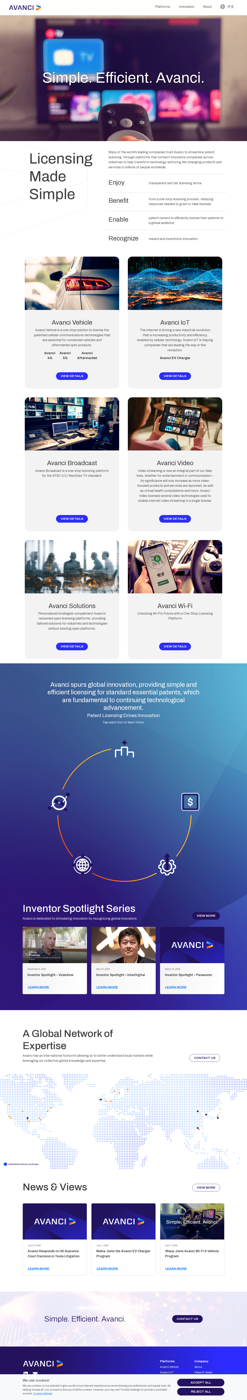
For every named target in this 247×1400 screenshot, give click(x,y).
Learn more (38, 987)
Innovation (186, 7)
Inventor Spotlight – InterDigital (120, 975)
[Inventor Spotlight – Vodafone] (55, 945)
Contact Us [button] (187, 1318)
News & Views (203, 1372)
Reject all (201, 1391)
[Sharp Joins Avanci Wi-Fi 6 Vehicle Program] (192, 1221)
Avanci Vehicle (169, 1366)
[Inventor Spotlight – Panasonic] (192, 945)
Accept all (201, 1382)
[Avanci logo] (47, 1364)
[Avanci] (26, 7)
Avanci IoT (167, 1372)
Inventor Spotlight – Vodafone (50, 975)
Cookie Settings (42, 1393)
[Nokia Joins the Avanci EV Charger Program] (123, 1221)
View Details (72, 376)
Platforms (162, 7)
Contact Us (205, 1057)
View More (206, 915)
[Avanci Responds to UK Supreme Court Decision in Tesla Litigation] (55, 1221)
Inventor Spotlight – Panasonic (188, 975)
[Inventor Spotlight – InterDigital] (123, 945)
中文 (230, 7)
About (207, 7)
